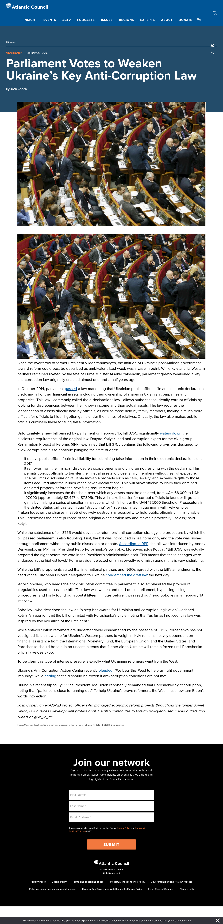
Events (49, 20)
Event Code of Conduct (161, 889)
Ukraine (11, 42)
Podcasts (86, 20)
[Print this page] (212, 45)
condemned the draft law (127, 575)
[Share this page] (212, 52)
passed (71, 388)
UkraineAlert (14, 53)
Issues (107, 20)
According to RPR (133, 543)
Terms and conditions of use (87, 881)
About (167, 20)
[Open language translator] (199, 19)
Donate (185, 20)
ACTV (66, 20)
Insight (30, 20)
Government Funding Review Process (171, 881)
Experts (147, 20)
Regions (126, 20)
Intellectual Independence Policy (127, 881)
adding (50, 675)
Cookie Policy (59, 881)
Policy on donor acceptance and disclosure (52, 889)
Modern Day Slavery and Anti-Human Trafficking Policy (112, 889)
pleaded (106, 670)
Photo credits (186, 889)
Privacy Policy (123, 828)
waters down (170, 433)
